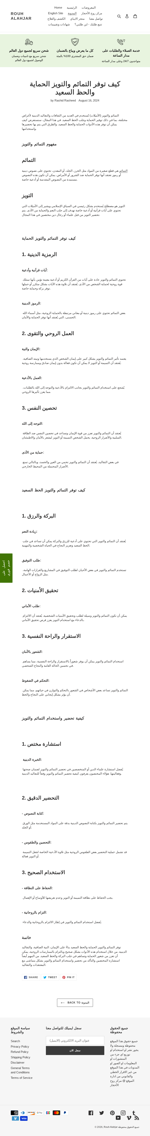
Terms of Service (21, 1077)
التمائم (123, 170)
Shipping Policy (20, 1057)
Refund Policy (20, 1051)
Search (15, 1041)
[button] (6, 568)
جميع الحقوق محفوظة (128, 1127)
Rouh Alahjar (21, 16)
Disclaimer (17, 1062)
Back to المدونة (78, 1002)
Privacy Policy (20, 1046)
